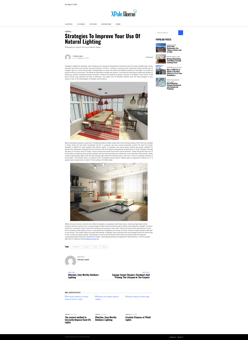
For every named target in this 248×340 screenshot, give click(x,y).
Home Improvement (173, 80)
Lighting (68, 24)
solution (86, 247)
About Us (180, 337)
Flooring (81, 24)
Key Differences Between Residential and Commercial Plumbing (174, 86)
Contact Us (173, 337)
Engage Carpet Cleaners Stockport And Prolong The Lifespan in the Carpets (131, 275)
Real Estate (170, 67)
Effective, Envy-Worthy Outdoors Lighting (83, 275)
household (76, 247)
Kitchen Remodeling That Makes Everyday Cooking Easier (174, 60)
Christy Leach (78, 56)
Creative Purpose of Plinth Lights (138, 318)
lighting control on (92, 239)
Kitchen (93, 24)
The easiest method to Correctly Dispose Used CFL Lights (78, 319)
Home (118, 24)
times (95, 247)
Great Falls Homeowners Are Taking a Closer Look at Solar (174, 49)
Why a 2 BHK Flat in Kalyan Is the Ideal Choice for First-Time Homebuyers (174, 72)
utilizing (104, 247)
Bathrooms (106, 24)
